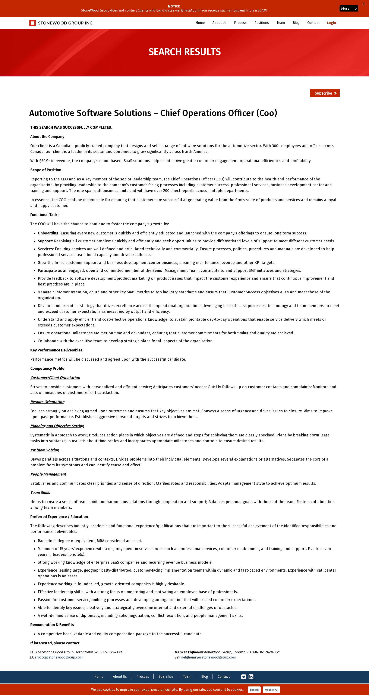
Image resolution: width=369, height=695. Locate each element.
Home (200, 23)
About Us (219, 23)
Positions (261, 23)
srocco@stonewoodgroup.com (59, 657)
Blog (296, 23)
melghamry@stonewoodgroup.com (208, 657)
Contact (313, 23)
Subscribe (323, 93)
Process (240, 23)
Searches (166, 677)
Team (281, 23)
